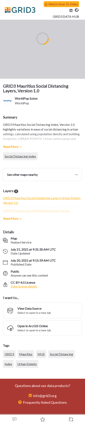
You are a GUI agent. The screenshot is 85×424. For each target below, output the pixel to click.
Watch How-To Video (63, 4)
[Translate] (71, 419)
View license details (24, 286)
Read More (10, 146)
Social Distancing (61, 384)
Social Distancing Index (20, 156)
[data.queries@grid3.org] (70, 10)
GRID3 (9, 384)
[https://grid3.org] (76, 9)
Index (8, 394)
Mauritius (25, 384)
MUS (41, 384)
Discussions (14, 419)
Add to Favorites (42, 419)
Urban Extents (27, 394)
